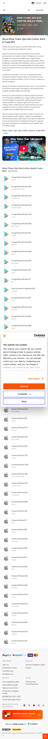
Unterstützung (7, 671)
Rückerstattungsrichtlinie (11, 699)
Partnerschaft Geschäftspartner (32, 683)
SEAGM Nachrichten (9, 668)
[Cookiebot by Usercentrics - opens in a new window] (34, 336)
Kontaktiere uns (7, 674)
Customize (22, 394)
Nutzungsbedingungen (10, 682)
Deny (24, 401)
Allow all (24, 386)
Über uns (5, 665)
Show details (34, 379)
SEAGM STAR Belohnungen (35, 665)
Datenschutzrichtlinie (10, 688)
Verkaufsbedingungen (10, 685)
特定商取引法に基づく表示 (11, 696)
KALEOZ (28, 668)
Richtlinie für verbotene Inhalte (10, 692)
